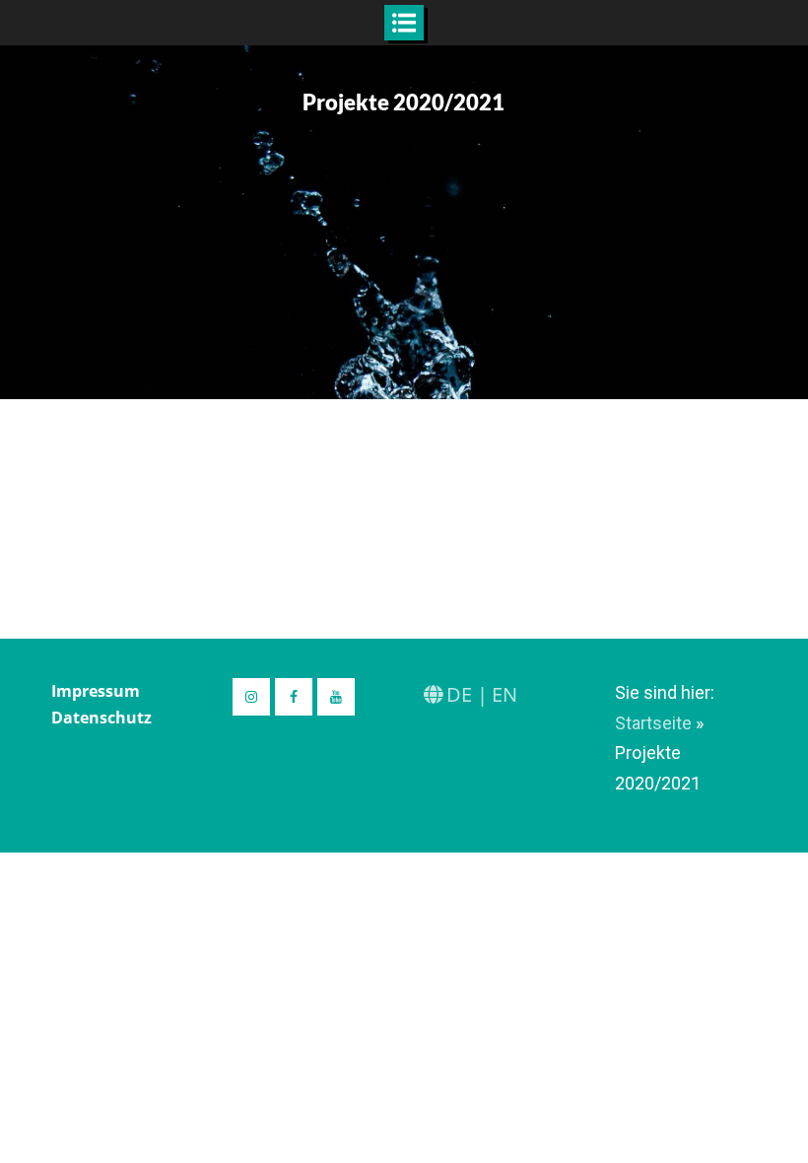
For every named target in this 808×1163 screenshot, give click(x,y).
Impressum (95, 691)
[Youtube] (336, 697)
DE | (467, 694)
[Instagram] (251, 697)
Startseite (653, 723)
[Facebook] (293, 697)
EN (504, 694)
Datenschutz (101, 717)
